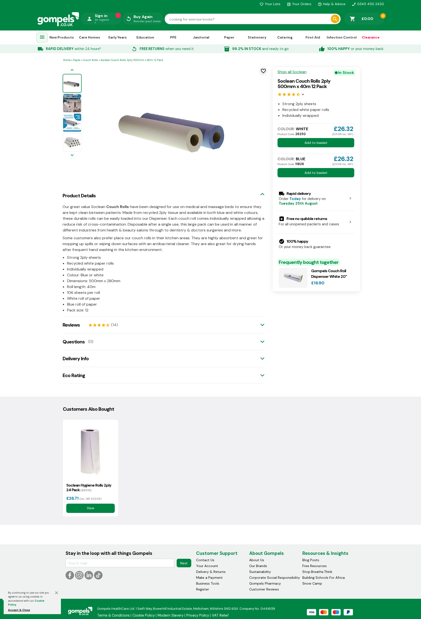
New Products (61, 37)
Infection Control (342, 37)
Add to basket (316, 142)
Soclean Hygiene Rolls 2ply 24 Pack (88, 487)
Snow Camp (312, 583)
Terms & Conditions (113, 615)
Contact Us (205, 560)
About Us (256, 560)
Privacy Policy (197, 615)
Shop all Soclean (291, 72)
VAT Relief (220, 615)
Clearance (371, 37)
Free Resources (314, 566)
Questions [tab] (74, 342)
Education (145, 37)
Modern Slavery (170, 615)
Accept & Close (19, 610)
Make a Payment (209, 577)
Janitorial (201, 37)
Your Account (207, 566)
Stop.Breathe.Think (317, 571)
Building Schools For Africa (323, 577)
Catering (285, 37)
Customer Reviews (264, 589)
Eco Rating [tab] (74, 375)
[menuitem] (42, 37)
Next (184, 563)
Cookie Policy (144, 615)
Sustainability (260, 571)
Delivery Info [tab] (76, 358)
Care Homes (89, 37)
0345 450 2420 (368, 4)
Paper (229, 37)
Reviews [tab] (71, 325)
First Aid (313, 37)
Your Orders (299, 4)
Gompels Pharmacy (265, 583)
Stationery (257, 37)
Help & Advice (331, 4)
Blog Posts (310, 560)
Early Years (117, 37)
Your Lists (269, 4)
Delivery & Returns (211, 571)
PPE (173, 37)
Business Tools (207, 583)
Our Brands (258, 566)
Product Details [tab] (79, 195)
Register (202, 589)
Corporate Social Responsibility (274, 577)
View (90, 508)
